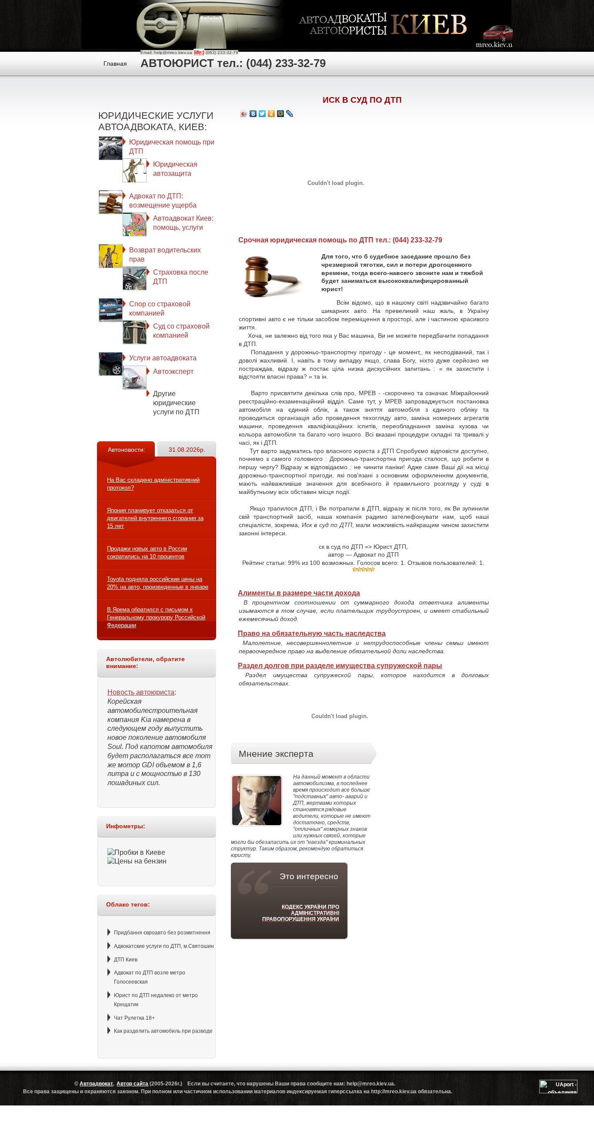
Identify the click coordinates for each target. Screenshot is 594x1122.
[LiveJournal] (289, 113)
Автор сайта (132, 1084)
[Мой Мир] (280, 113)
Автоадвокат (96, 1084)
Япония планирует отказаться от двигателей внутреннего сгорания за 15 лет (155, 518)
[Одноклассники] (271, 113)
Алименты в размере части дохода (299, 593)
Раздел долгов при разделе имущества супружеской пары (340, 665)
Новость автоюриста (140, 692)
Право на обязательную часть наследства (312, 633)
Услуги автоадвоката (163, 358)
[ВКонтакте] (253, 113)
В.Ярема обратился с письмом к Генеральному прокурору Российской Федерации (156, 617)
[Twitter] (262, 113)
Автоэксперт (173, 371)
